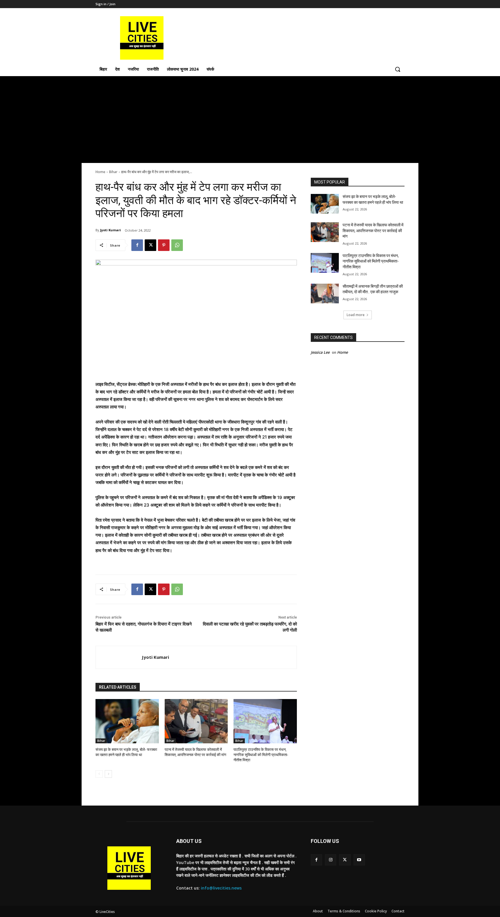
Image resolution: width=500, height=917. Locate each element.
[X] (150, 245)
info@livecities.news (221, 888)
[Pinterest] (164, 245)
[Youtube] (359, 859)
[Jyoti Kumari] (119, 657)
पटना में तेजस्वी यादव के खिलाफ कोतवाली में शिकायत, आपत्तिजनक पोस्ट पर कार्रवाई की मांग (373, 231)
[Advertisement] (250, 119)
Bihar (113, 171)
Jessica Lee (320, 352)
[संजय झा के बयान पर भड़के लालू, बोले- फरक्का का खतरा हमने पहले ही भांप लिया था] (127, 721)
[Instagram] (330, 859)
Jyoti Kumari (110, 230)
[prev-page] (99, 774)
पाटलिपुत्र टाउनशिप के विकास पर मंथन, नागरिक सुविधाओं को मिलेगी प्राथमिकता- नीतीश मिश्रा (261, 754)
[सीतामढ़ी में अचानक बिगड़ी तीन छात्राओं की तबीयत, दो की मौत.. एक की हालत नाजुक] (325, 293)
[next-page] (108, 774)
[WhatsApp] (177, 245)
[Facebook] (137, 245)
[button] (398, 69)
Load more (356, 314)
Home (100, 171)
